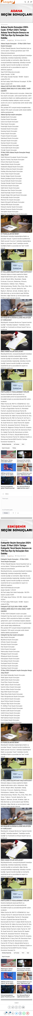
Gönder (6, 513)
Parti (23, 444)
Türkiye (14, 448)
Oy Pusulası (16, 444)
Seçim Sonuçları (6, 448)
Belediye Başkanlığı (6, 444)
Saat (28, 952)
